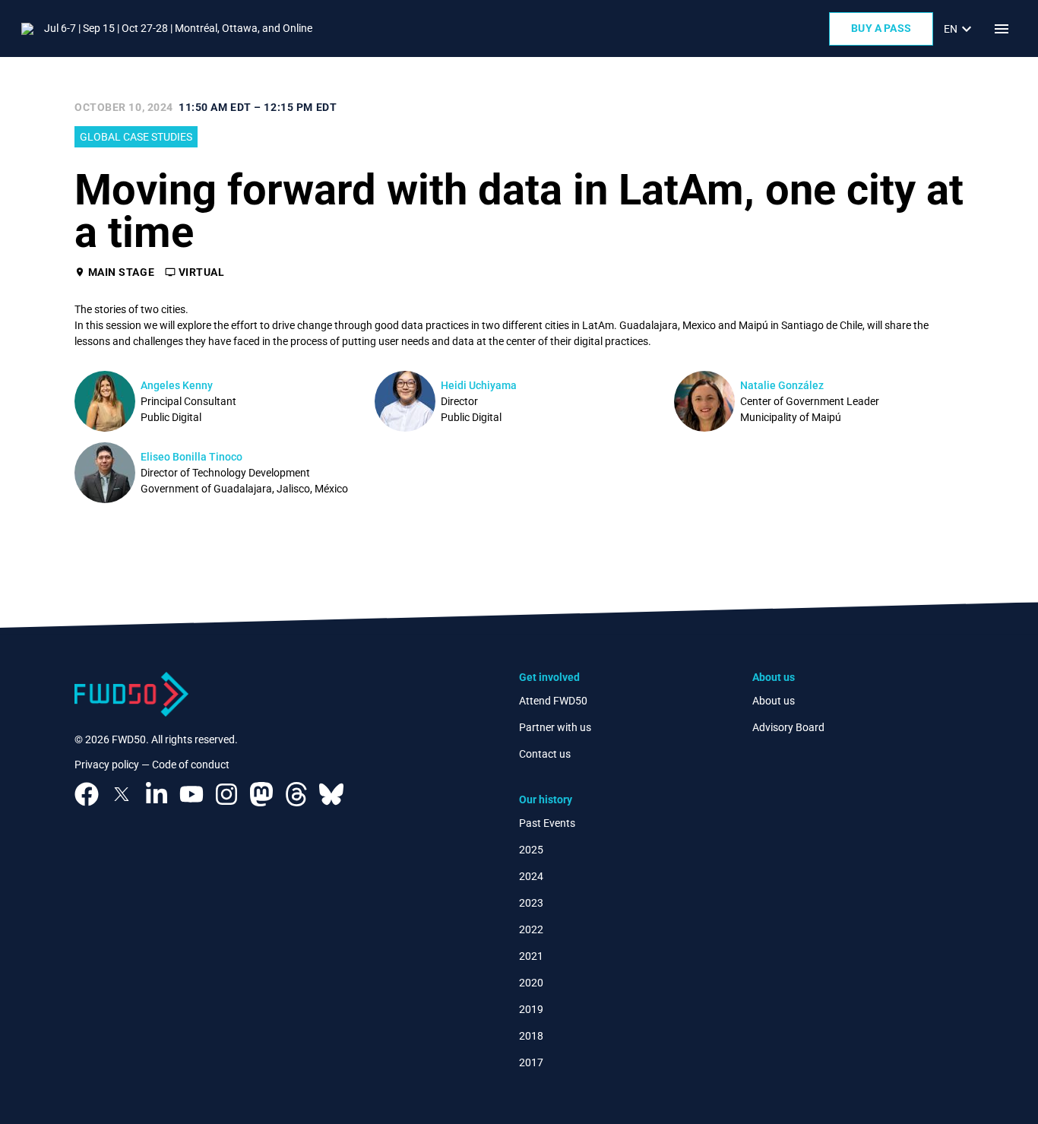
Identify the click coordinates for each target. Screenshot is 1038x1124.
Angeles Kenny (177, 385)
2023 (531, 903)
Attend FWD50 (553, 701)
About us (773, 701)
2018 (531, 1036)
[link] (960, 29)
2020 (531, 983)
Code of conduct (190, 764)
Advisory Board (788, 727)
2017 (531, 1062)
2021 (531, 956)
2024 (531, 876)
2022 (531, 929)
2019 (531, 1009)
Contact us (545, 754)
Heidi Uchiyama (479, 385)
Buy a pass (881, 28)
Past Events (547, 823)
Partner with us (555, 727)
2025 (531, 850)
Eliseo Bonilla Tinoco (191, 457)
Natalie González (782, 385)
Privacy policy (106, 764)
